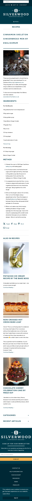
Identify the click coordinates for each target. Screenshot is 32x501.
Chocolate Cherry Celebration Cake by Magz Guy (14, 390)
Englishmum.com (19, 82)
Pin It (22, 224)
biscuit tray (7, 144)
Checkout (23, 5)
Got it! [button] (16, 498)
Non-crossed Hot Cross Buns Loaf (13, 321)
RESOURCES (16, 478)
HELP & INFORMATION (16, 471)
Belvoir (11, 82)
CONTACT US (16, 468)
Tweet (8, 224)
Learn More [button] (6, 493)
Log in (7, 5)
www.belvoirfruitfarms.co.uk (11, 97)
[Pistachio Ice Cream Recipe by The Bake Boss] (16, 258)
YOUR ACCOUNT (16, 475)
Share (15, 224)
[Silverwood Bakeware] (16, 14)
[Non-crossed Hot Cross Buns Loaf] (16, 305)
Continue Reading (8, 287)
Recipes (16, 27)
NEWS (16, 481)
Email (7, 228)
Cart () (15, 5)
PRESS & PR (16, 485)
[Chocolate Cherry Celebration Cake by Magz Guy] (16, 371)
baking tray (9, 166)
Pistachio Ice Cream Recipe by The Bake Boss (16, 277)
